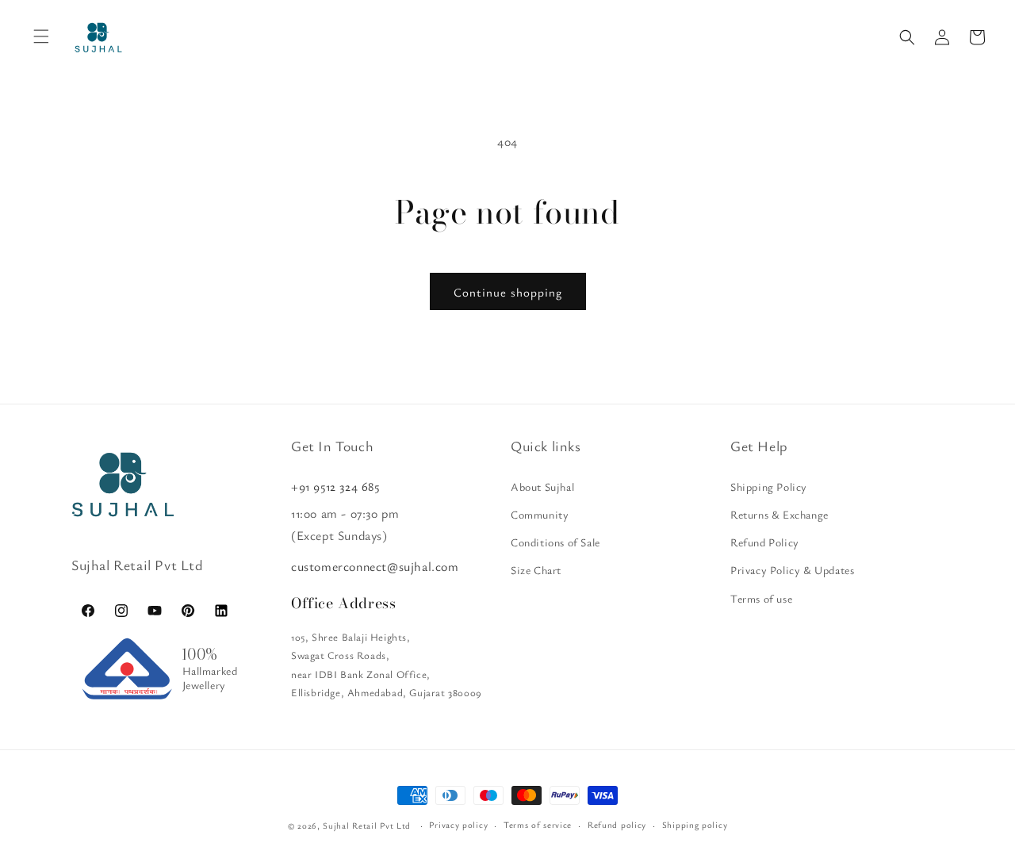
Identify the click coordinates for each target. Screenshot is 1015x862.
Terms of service (538, 824)
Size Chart (536, 569)
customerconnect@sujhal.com (375, 566)
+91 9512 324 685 (335, 486)
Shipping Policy (768, 486)
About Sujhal (542, 486)
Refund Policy (764, 542)
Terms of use (761, 598)
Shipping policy (695, 824)
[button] (907, 37)
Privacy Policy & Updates (792, 569)
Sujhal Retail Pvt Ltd (367, 825)
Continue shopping (508, 292)
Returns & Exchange (779, 514)
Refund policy (617, 824)
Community (540, 514)
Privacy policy (458, 824)
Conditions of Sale (555, 542)
